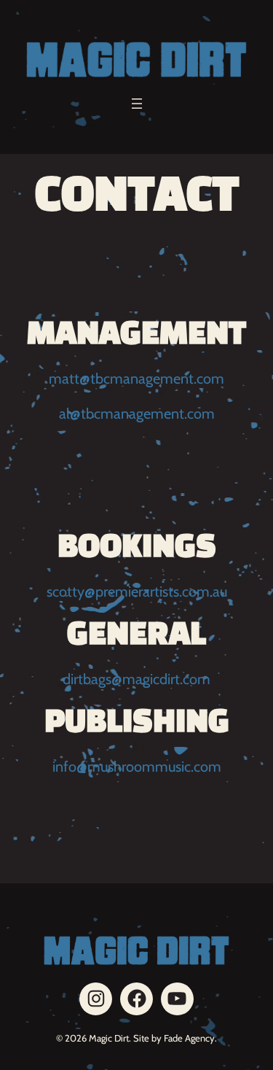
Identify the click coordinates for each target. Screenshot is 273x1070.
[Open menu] (137, 103)
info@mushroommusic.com (136, 766)
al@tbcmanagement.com (137, 413)
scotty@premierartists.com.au (137, 591)
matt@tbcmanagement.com (136, 378)
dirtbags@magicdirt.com (136, 679)
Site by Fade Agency (174, 1038)
